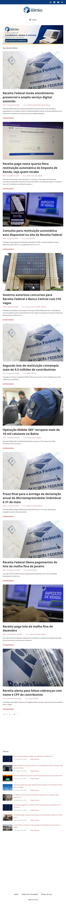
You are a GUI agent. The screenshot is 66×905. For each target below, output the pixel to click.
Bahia (29, 438)
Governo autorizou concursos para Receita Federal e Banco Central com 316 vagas (32, 299)
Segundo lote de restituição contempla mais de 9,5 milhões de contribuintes (31, 368)
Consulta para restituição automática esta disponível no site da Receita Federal (32, 233)
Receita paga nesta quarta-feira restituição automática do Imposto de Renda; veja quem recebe (30, 168)
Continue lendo (8, 118)
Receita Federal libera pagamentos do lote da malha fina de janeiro (30, 564)
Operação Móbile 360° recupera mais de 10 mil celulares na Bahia (31, 432)
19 (14, 714)
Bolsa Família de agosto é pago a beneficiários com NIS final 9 (33, 756)
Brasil (43, 105)
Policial (33, 438)
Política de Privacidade (30, 894)
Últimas (48, 105)
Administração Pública (34, 105)
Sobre (16, 894)
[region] (33, 734)
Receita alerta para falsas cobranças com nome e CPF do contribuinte (32, 693)
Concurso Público (35, 307)
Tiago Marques (34, 759)
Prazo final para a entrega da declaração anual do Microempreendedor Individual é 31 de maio (32, 498)
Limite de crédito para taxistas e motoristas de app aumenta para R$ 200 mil (38, 775)
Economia (34, 176)
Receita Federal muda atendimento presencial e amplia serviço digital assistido (28, 97)
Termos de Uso (46, 894)
